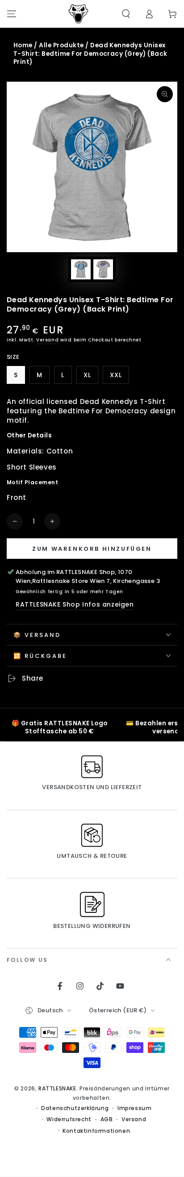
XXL (119, 377)
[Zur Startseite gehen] (78, 14)
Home (23, 45)
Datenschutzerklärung (75, 1108)
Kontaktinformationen (96, 1131)
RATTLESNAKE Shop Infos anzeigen (75, 604)
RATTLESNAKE (57, 1088)
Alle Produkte (61, 45)
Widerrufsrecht (68, 1119)
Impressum (134, 1108)
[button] (126, 14)
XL (90, 377)
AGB (106, 1119)
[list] (92, 726)
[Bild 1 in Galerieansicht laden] (81, 269)
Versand (47, 340)
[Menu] (11, 14)
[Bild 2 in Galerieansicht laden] (103, 269)
